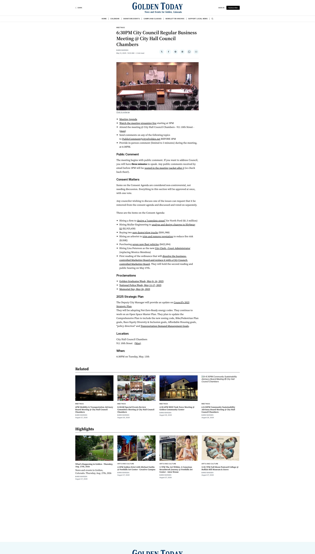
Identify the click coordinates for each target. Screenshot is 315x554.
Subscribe (233, 8)
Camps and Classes (153, 19)
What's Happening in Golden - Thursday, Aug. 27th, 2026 (94, 465)
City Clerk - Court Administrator (172, 248)
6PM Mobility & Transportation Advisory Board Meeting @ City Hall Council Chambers (94, 409)
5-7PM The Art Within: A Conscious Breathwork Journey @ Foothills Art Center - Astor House (176, 469)
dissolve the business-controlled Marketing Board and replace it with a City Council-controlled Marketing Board (153, 260)
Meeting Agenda (128, 119)
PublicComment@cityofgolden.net (141, 139)
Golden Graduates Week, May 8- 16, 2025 (141, 281)
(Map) (137, 343)
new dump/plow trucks (145, 232)
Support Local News (198, 19)
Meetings (120, 27)
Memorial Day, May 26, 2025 (134, 289)
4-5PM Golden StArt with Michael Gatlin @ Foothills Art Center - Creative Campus (136, 468)
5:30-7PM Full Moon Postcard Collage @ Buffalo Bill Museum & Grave (220, 468)
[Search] (212, 19)
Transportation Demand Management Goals (165, 326)
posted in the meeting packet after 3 (164, 168)
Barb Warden (122, 50)
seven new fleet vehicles (145, 244)
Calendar (114, 19)
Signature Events (131, 19)
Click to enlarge (123, 112)
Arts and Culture (125, 464)
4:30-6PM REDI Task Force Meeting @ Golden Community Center (176, 408)
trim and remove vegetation (158, 236)
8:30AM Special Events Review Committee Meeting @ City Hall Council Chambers (135, 409)
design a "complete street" (151, 220)
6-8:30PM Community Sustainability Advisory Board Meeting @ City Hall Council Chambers (218, 409)
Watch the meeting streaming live (137, 123)
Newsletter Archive (174, 19)
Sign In (221, 8)
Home (104, 19)
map (122, 131)
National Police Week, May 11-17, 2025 (140, 285)
